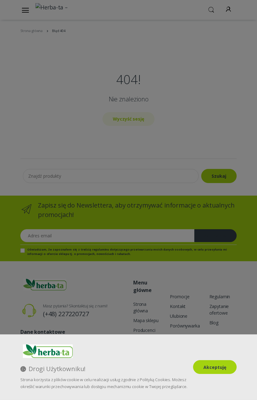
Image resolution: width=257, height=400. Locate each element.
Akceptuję (214, 367)
